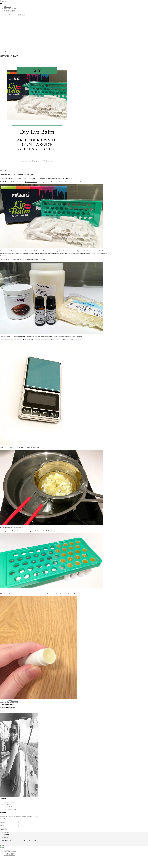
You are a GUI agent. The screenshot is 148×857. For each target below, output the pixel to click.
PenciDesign (35, 840)
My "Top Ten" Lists (9, 806)
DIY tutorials (7, 7)
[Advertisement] (74, 31)
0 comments (14, 701)
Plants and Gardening (10, 8)
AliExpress (42, 339)
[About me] (19, 796)
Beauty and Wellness (9, 10)
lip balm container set (31, 182)
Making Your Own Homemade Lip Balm (17, 174)
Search (22, 15)
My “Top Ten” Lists (9, 11)
